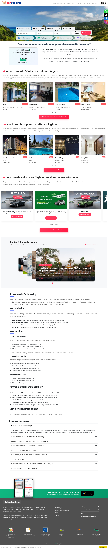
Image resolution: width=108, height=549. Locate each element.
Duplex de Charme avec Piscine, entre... (13, 107)
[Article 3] (54, 283)
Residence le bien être (87, 107)
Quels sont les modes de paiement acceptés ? (27, 446)
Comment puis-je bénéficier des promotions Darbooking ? (31, 464)
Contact (57, 515)
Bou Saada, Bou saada (35, 158)
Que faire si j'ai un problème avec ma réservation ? (29, 455)
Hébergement (84, 507)
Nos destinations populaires (88, 516)
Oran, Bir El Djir (33, 104)
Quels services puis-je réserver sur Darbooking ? (28, 437)
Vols (82, 513)
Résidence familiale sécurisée (37, 107)
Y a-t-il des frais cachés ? (20, 459)
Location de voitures (86, 510)
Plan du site (58, 514)
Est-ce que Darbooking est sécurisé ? (24, 450)
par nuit (6, 109)
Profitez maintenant (17, 218)
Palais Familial (84, 160)
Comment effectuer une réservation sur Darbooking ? (30, 441)
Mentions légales (59, 509)
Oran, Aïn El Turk (60, 104)
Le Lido (4, 160)
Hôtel (25, 157)
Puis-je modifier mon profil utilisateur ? (24, 468)
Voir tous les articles (90, 244)
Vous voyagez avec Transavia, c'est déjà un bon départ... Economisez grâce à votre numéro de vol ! (17, 213)
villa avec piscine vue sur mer (62, 107)
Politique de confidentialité (62, 510)
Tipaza (4, 104)
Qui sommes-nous (59, 507)
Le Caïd (31, 160)
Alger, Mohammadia (9, 158)
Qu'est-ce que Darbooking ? (21, 426)
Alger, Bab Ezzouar (86, 158)
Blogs (56, 512)
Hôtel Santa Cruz (59, 160)
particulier (25, 104)
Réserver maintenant (51, 214)
